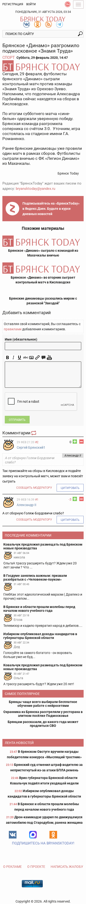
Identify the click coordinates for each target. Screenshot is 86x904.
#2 (36, 442)
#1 (36, 499)
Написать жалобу (67, 867)
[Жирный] (7, 357)
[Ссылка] (37, 357)
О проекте (36, 867)
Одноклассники (53, 835)
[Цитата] (43, 357)
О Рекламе (12, 867)
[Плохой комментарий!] (81, 441)
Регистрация (12, 4)
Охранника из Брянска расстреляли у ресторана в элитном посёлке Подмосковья (43, 714)
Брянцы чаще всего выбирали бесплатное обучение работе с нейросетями (43, 704)
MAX (33, 835)
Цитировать (70, 488)
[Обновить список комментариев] (34, 432)
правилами (13, 329)
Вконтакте (12, 835)
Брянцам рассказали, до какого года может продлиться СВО (43, 724)
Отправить (17, 420)
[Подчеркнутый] (19, 357)
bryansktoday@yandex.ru (35, 188)
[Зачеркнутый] (25, 357)
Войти (31, 4)
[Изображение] (31, 357)
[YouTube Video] (49, 357)
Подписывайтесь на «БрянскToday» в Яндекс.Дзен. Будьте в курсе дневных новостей (51, 208)
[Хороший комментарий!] (75, 441)
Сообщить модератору (34, 487)
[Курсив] (13, 357)
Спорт (8, 57)
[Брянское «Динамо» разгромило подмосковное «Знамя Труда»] (43, 65)
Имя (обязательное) (21, 339)
